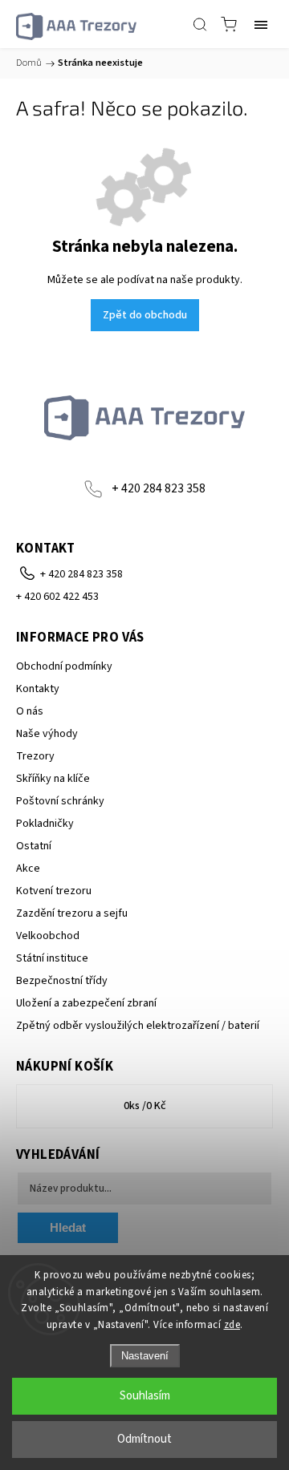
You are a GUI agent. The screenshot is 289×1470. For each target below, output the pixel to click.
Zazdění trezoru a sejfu (72, 913)
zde (232, 1325)
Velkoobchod (47, 936)
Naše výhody (47, 734)
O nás (29, 711)
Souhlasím (145, 1395)
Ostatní (33, 846)
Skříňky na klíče (53, 779)
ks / (145, 1106)
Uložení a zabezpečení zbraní (86, 1003)
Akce (28, 869)
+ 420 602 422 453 (57, 597)
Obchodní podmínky (64, 666)
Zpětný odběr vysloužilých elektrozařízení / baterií (137, 1026)
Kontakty (37, 689)
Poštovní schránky (60, 801)
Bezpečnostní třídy (62, 981)
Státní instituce (52, 958)
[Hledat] (200, 24)
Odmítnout (144, 1439)
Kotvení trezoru (54, 891)
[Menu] (261, 24)
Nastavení (145, 1356)
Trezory (35, 756)
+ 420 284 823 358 (159, 488)
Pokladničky (45, 824)
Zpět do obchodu (145, 315)
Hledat (68, 1227)
